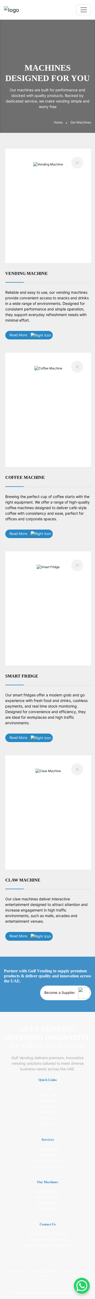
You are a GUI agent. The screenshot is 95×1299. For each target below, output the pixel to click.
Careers (47, 1124)
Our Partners (47, 1118)
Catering (47, 1155)
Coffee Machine (47, 1197)
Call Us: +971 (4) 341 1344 (48, 1239)
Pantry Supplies (47, 1149)
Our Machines (47, 1101)
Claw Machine (47, 1209)
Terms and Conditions (44, 1271)
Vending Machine (47, 1191)
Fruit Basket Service (48, 1161)
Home (58, 122)
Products (47, 1112)
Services (47, 1107)
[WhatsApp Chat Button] (82, 1286)
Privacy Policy (14, 1271)
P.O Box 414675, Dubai (48, 1234)
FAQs (68, 1271)
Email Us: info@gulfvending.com (47, 1245)
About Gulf (47, 1095)
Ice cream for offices (47, 1167)
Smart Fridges (47, 1203)
